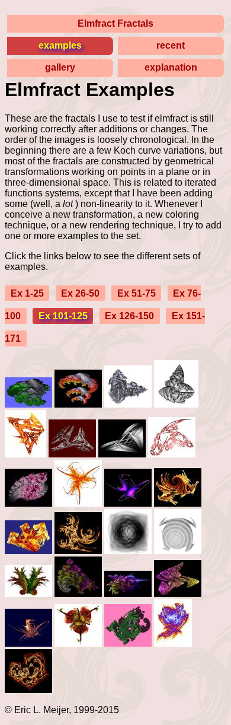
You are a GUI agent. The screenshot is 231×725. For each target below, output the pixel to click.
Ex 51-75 (136, 293)
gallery (60, 67)
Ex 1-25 (27, 293)
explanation (171, 67)
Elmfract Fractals (115, 23)
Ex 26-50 (80, 293)
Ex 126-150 (129, 316)
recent (170, 45)
